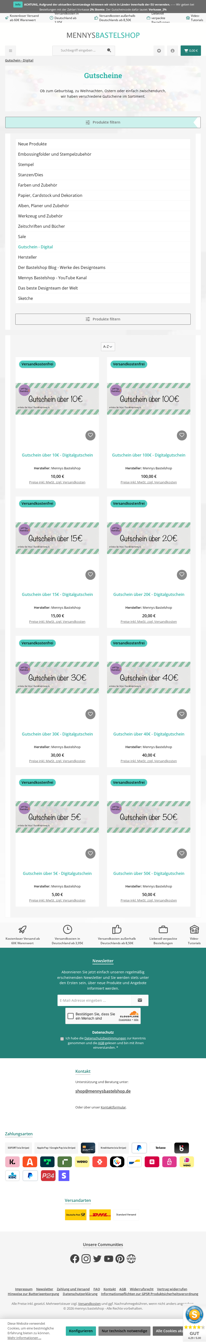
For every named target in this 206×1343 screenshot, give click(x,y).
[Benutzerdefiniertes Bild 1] (76, 1214)
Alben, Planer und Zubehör (43, 205)
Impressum (23, 1289)
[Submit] (139, 1000)
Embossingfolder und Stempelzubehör (54, 154)
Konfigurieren (81, 1330)
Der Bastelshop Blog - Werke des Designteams (62, 267)
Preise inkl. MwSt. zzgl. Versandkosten (57, 482)
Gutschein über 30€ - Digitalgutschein (57, 734)
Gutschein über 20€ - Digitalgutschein (148, 594)
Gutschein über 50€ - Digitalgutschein (148, 873)
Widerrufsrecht (141, 1289)
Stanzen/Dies (30, 175)
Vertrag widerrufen (172, 1289)
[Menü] (10, 50)
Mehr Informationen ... (24, 1338)
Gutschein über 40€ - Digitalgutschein (148, 734)
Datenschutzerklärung (80, 1294)
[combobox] (78, 51)
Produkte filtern (106, 122)
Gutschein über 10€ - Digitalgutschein (57, 455)
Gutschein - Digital (35, 247)
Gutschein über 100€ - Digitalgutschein (148, 455)
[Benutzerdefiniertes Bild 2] (100, 1214)
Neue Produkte (32, 144)
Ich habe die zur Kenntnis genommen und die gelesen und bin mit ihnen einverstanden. (106, 1043)
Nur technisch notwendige (124, 1330)
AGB (101, 1043)
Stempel (26, 164)
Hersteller (27, 257)
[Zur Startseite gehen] (103, 35)
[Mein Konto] (172, 50)
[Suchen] (109, 51)
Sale (22, 236)
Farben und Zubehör (37, 185)
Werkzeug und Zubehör (40, 216)
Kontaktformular (113, 1107)
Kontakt (110, 1289)
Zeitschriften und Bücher (41, 226)
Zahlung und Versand (73, 1289)
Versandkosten (89, 1304)
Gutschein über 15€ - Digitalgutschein (57, 594)
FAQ (96, 1289)
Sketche (25, 298)
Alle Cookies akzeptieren (177, 1330)
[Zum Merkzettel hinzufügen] (90, 435)
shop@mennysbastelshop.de (103, 1091)
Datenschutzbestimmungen (105, 1038)
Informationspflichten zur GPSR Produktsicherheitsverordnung (149, 1294)
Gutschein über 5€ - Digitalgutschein (57, 873)
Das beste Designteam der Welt (48, 288)
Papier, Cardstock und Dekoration (50, 195)
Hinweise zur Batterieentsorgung (33, 1294)
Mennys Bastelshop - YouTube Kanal (52, 278)
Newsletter (44, 1289)
